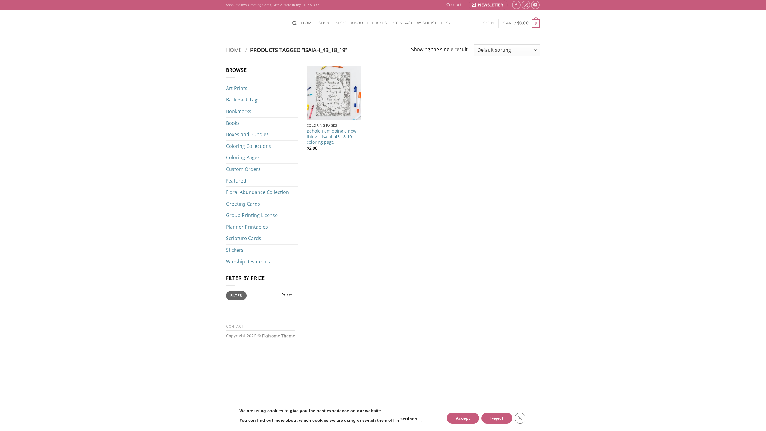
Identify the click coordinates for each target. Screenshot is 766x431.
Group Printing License (252, 215)
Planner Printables (247, 227)
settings (408, 418)
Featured (236, 180)
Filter (236, 295)
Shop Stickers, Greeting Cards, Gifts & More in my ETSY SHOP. (272, 5)
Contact (454, 4)
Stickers (235, 250)
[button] (488, 5)
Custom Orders (243, 169)
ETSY (446, 23)
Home (307, 23)
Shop (324, 23)
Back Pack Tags (243, 99)
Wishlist (427, 23)
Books (233, 123)
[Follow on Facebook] (516, 5)
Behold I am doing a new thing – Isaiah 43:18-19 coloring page (331, 136)
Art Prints (236, 88)
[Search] (294, 23)
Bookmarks (238, 111)
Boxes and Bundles (247, 134)
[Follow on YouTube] (535, 5)
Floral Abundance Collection (257, 192)
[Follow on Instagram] (526, 5)
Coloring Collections (248, 146)
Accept (463, 418)
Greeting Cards (243, 204)
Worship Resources (248, 261)
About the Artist (370, 23)
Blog (340, 23)
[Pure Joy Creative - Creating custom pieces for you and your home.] (254, 23)
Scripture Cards (243, 238)
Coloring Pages (243, 157)
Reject (496, 418)
